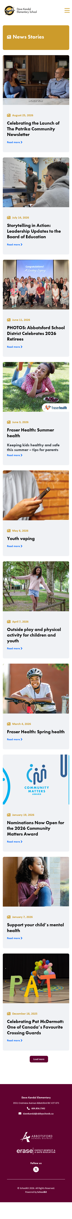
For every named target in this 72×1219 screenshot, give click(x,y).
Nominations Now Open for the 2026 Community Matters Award (35, 828)
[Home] (22, 10)
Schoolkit (42, 1192)
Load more (38, 1059)
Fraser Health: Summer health (30, 433)
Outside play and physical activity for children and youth (34, 635)
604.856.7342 (38, 1108)
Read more (14, 142)
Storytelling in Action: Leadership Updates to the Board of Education (34, 231)
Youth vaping (21, 538)
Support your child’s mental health (35, 927)
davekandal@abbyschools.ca (38, 1113)
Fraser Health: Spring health (36, 732)
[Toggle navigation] (66, 10)
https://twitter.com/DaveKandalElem (36, 1169)
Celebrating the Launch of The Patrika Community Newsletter (33, 128)
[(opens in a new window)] (36, 1137)
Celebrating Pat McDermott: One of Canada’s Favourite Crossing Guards (35, 1027)
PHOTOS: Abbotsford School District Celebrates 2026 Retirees (36, 333)
